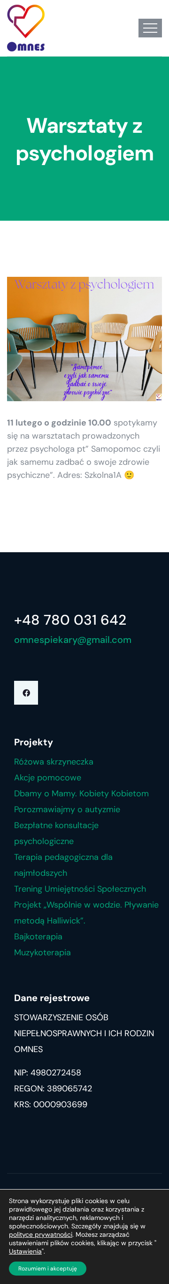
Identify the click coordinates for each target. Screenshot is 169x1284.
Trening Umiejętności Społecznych (80, 888)
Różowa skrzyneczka (53, 761)
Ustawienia (25, 1251)
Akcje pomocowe (47, 777)
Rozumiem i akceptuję (47, 1268)
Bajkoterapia (38, 936)
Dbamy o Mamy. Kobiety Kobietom (81, 793)
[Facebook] (26, 693)
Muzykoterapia (42, 952)
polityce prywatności (40, 1234)
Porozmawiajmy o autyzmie (67, 809)
